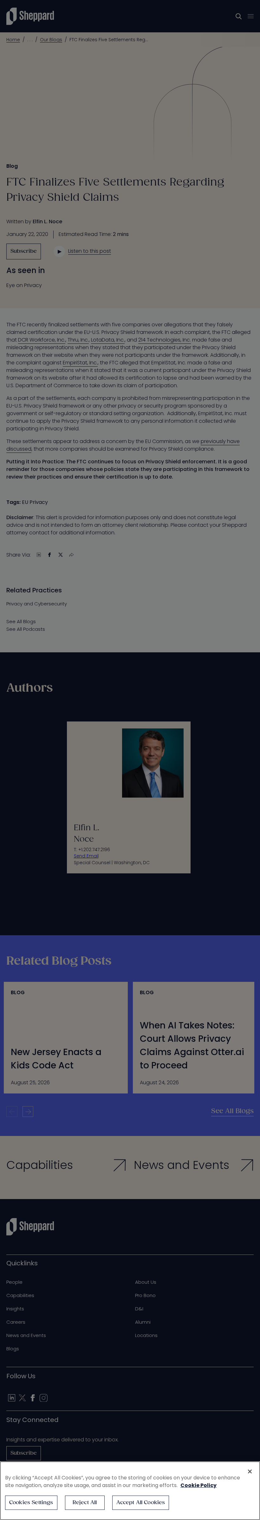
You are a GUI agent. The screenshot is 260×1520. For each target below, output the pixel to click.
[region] (130, 1490)
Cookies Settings (31, 1503)
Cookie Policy (198, 1485)
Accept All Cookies (140, 1503)
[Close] (250, 1471)
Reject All (85, 1503)
